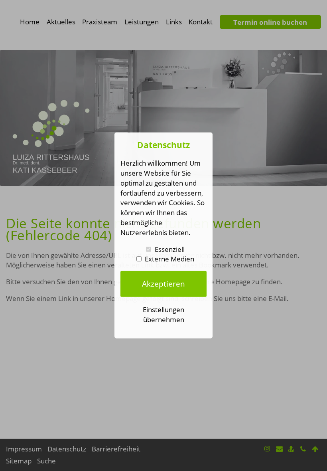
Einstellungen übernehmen (163, 314)
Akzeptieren (163, 283)
